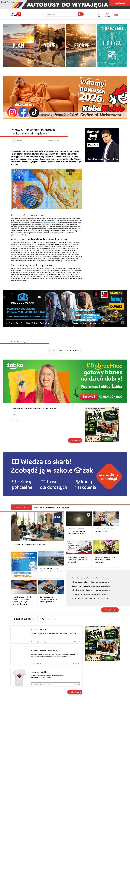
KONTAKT (94, 20)
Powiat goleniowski (63, 32)
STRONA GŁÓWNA (24, 20)
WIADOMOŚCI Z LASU (62, 38)
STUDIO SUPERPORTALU (63, 44)
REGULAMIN (95, 32)
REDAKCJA (94, 26)
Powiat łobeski (60, 26)
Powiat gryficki (61, 20)
